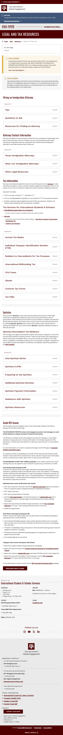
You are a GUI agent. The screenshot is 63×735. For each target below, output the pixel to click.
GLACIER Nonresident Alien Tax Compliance (18, 210)
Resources (18, 41)
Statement (38, 728)
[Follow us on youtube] (29, 632)
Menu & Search (30, 732)
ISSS (11, 41)
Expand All (7, 104)
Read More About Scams (15, 568)
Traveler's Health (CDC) (12, 698)
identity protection (39, 487)
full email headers (16, 497)
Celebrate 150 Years (51, 27)
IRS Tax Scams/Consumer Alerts (42, 563)
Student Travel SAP (11, 701)
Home (6, 41)
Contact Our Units (13, 711)
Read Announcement (12, 21)
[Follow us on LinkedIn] (38, 632)
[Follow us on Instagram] (24, 632)
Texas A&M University (11, 2)
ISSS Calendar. (10, 344)
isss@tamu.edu (37, 603)
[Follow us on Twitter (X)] (34, 632)
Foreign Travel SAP (10, 704)
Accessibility (48, 728)
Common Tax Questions (13, 223)
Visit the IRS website (16, 70)
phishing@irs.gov (46, 497)
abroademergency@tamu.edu (13, 681)
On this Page (8, 47)
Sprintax (50, 184)
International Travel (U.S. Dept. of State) (19, 695)
